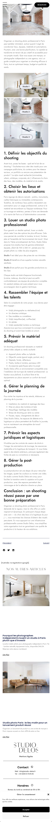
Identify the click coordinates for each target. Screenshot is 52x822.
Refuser (26, 816)
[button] (48, 794)
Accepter (26, 809)
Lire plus (6, 655)
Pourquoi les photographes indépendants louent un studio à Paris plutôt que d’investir (24, 638)
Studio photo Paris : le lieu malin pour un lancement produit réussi (25, 724)
